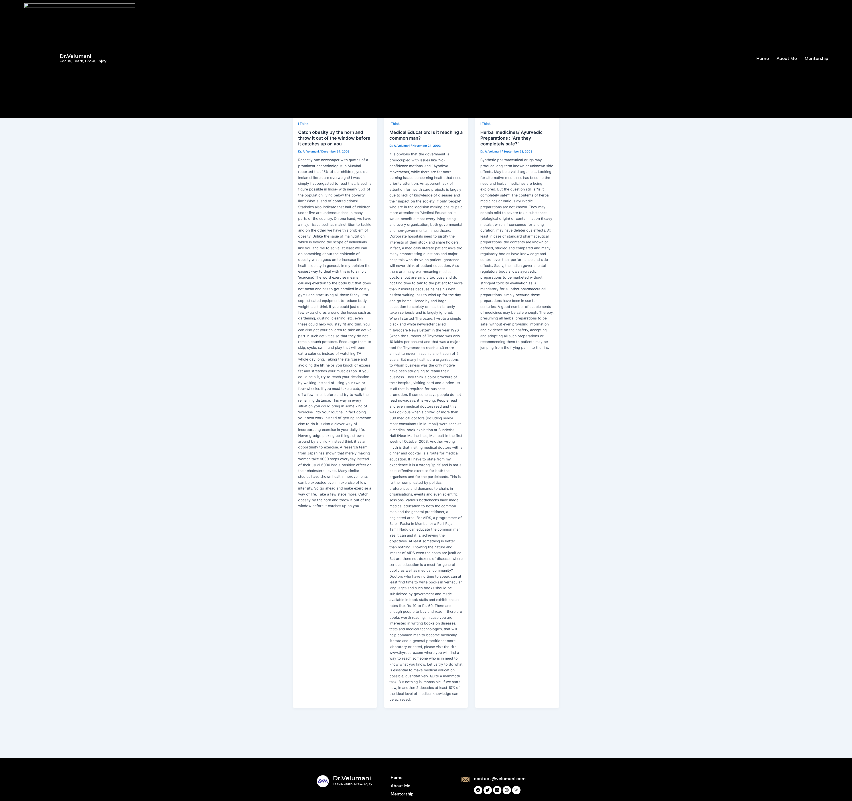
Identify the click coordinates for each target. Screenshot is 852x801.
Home (762, 58)
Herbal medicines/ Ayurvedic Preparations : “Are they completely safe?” (511, 138)
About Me (787, 58)
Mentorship (816, 58)
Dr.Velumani (83, 58)
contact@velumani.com (500, 778)
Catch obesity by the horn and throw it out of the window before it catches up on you (334, 138)
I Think (303, 123)
